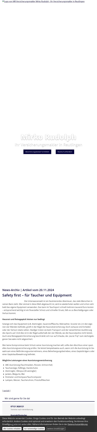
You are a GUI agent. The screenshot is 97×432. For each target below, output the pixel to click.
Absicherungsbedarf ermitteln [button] (37, 152)
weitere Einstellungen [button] (56, 428)
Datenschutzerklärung (78, 424)
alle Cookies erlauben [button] (12, 428)
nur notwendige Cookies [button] (34, 428)
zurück (6, 390)
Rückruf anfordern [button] (65, 152)
